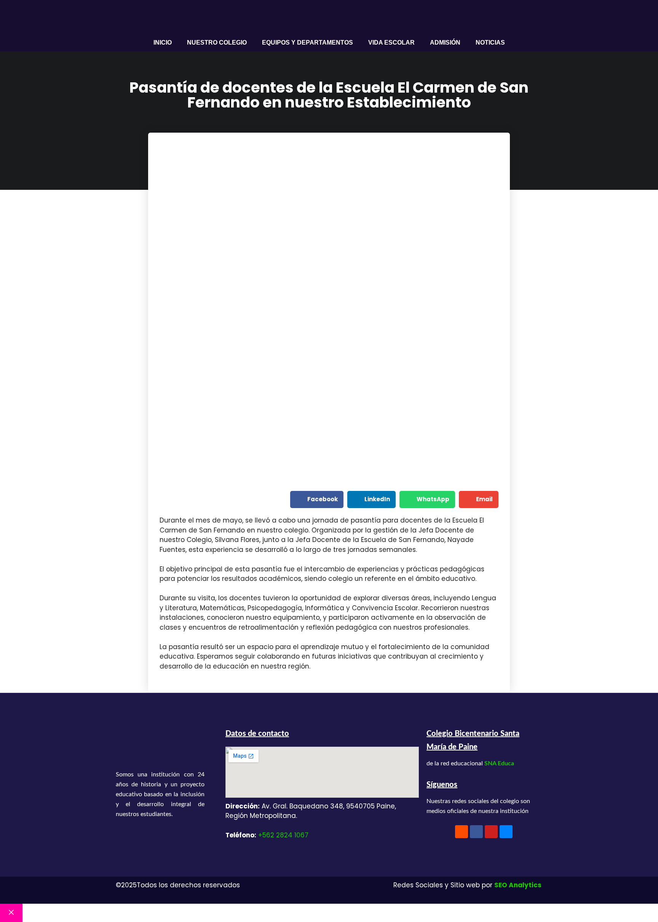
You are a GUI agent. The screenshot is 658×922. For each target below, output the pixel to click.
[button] (316, 499)
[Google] (506, 831)
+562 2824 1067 (283, 835)
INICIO (162, 42)
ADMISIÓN (445, 42)
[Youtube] (491, 831)
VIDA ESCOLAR (391, 42)
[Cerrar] (11, 913)
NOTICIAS (490, 42)
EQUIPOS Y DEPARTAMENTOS (307, 42)
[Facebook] (476, 831)
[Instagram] (461, 831)
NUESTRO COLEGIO (217, 42)
